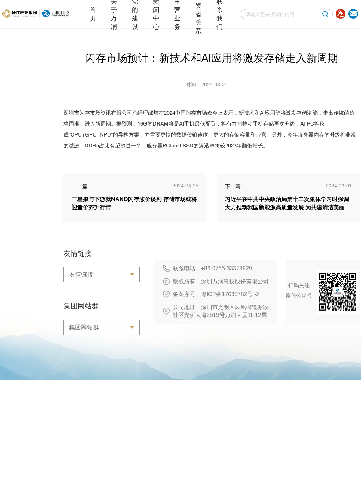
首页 (93, 14)
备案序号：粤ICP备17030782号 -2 (216, 294)
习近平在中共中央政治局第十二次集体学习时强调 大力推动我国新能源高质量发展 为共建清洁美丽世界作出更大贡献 (287, 207)
